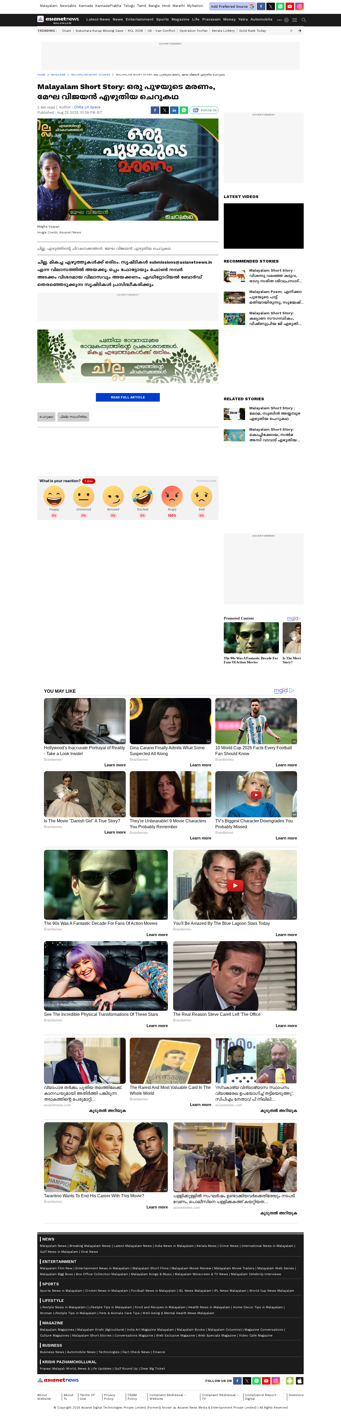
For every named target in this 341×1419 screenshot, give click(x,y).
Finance (159, 1352)
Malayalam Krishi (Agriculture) (100, 1329)
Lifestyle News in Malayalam (63, 1307)
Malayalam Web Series (275, 1268)
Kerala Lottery (223, 31)
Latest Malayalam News (133, 1246)
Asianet (58, 1380)
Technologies (109, 1352)
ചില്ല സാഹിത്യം (73, 417)
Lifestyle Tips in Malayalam (110, 1307)
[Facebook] (261, 6)
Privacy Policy (109, 1397)
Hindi (166, 6)
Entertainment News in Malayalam (102, 1268)
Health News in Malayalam (209, 1307)
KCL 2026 (135, 31)
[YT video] (290, 6)
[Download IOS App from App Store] (299, 1381)
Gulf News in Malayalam (59, 1252)
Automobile (261, 19)
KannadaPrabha (108, 6)
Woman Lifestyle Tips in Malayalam (68, 1313)
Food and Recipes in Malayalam (160, 1307)
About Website (44, 1397)
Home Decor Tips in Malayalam (258, 1307)
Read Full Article (128, 397)
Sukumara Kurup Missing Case (99, 31)
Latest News (98, 19)
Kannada (86, 6)
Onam (66, 31)
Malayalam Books (191, 1329)
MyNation (195, 6)
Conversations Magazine (134, 1335)
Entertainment (139, 19)
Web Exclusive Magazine (175, 1335)
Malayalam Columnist (225, 1329)
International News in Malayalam (267, 1246)
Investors (296, 1395)
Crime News (229, 1246)
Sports (162, 19)
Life (196, 19)
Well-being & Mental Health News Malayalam (178, 1313)
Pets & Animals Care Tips (119, 1313)
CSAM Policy (132, 1397)
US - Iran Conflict (161, 31)
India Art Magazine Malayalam (150, 1329)
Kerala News (207, 1246)
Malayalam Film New (56, 1268)
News (118, 19)
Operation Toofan (194, 31)
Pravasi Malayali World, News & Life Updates (76, 1368)
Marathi (178, 6)
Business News (52, 1352)
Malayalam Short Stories (92, 1335)
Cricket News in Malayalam (106, 1291)
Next (300, 31)
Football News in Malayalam (153, 1291)
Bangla (154, 6)
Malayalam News (53, 1246)
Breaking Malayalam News (90, 1246)
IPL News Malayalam (230, 1291)
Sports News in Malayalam (61, 1291)
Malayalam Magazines (57, 1329)
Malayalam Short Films (150, 1268)
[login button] (287, 20)
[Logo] (60, 20)
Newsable (68, 6)
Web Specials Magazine (217, 1335)
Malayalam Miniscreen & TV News (201, 1274)
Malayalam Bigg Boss (56, 1274)
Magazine (180, 19)
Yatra (243, 19)
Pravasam (211, 19)
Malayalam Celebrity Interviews (256, 1274)
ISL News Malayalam (195, 1291)
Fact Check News (136, 1352)
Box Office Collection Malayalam (102, 1274)
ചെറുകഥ (46, 417)
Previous (292, 31)
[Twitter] (270, 6)
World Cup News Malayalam (271, 1291)
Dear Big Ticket (153, 1368)
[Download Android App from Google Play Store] (290, 1381)
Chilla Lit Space (87, 107)
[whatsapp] (280, 6)
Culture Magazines (54, 1335)
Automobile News (81, 1352)
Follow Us (209, 110)
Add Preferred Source (229, 7)
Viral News (89, 1252)
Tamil (141, 6)
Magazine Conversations (264, 1329)
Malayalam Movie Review (191, 1268)
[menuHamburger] (295, 20)
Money (229, 19)
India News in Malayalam (174, 1246)
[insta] (299, 6)
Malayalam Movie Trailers (234, 1268)
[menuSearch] (304, 20)
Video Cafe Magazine (256, 1335)
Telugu (129, 6)
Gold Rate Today (252, 31)
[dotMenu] (279, 20)
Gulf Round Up (126, 1368)
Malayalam (49, 6)
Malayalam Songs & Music (151, 1274)
